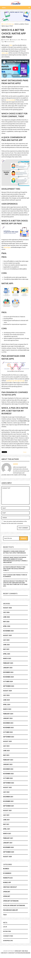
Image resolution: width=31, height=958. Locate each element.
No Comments (10, 41)
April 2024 (6, 704)
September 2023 (8, 737)
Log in (5, 926)
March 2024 (7, 709)
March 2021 (7, 833)
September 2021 (8, 806)
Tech (5, 914)
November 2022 (8, 773)
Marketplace (8, 878)
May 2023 (6, 755)
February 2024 (8, 713)
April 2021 (6, 829)
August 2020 (7, 856)
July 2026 (6, 612)
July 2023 (6, 746)
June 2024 (6, 700)
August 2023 (7, 741)
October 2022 (8, 778)
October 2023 (8, 732)
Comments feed (8, 936)
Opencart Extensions (11, 901)
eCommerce (7, 873)
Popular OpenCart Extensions (14, 905)
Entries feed (7, 931)
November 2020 (8, 847)
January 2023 (7, 764)
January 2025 (7, 667)
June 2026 (6, 617)
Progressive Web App (10, 910)
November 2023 (8, 727)
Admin (15, 464)
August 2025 (7, 635)
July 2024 (6, 695)
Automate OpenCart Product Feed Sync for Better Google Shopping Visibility (14, 568)
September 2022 (8, 783)
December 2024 (8, 672)
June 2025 (6, 644)
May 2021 (6, 824)
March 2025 (7, 658)
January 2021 (7, 842)
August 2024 (7, 690)
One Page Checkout (10, 887)
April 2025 (6, 654)
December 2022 (8, 769)
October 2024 (8, 681)
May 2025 (6, 649)
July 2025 (6, 640)
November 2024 (8, 677)
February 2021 (8, 838)
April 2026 (6, 626)
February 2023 (8, 760)
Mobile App (7, 882)
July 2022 (6, 792)
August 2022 (7, 787)
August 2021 (7, 810)
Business (6, 868)
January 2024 (7, 718)
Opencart (6, 891)
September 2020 (8, 852)
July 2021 (6, 815)
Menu (4, 7)
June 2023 (6, 750)
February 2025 (8, 663)
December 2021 (8, 796)
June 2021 (6, 819)
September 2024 (8, 686)
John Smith (6, 39)
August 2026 (7, 608)
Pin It (24, 452)
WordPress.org (8, 940)
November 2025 (8, 631)
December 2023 (8, 723)
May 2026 (6, 621)
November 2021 (8, 801)
